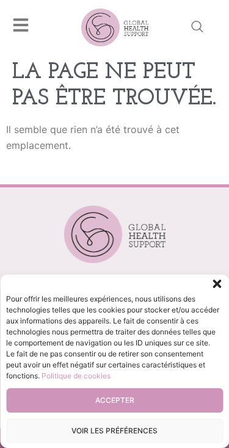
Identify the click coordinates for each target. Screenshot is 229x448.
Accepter (114, 400)
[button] (217, 284)
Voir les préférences (114, 430)
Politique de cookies (76, 375)
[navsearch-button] (197, 27)
